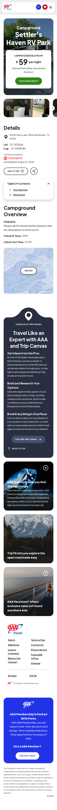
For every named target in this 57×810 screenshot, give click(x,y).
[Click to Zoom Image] (26, 108)
